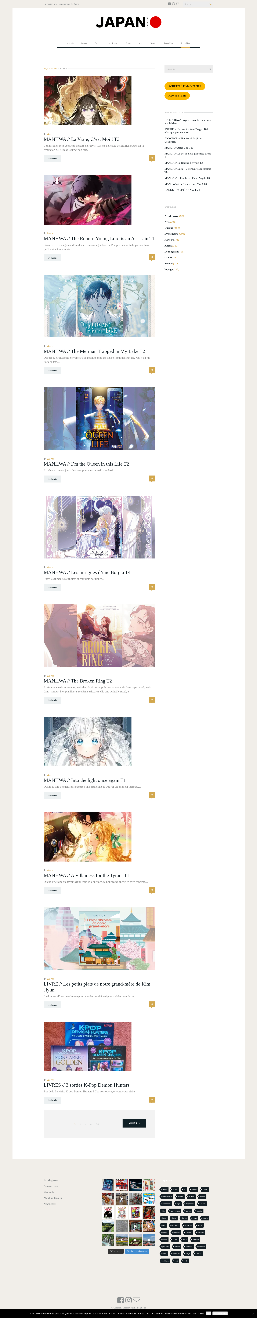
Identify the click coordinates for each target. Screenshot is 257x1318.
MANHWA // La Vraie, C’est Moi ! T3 (82, 139)
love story (175, 1225)
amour (164, 1189)
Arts (167, 221)
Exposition (190, 1204)
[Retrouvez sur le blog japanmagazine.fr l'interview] (135, 1185)
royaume (201, 1247)
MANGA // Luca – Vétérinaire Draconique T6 (187, 170)
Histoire (169, 239)
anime (175, 1189)
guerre (188, 1211)
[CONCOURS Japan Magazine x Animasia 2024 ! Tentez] (149, 1199)
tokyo (188, 1254)
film (163, 1211)
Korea (50, 134)
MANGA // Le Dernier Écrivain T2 (183, 162)
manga (164, 1232)
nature (164, 1239)
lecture (205, 1218)
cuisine (180, 1197)
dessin (202, 1197)
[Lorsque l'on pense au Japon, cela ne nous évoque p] (108, 1240)
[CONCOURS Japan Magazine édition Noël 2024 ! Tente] (149, 1185)
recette (177, 1247)
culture (191, 1197)
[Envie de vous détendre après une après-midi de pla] (122, 1212)
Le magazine (171, 251)
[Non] (253, 1313)
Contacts (49, 1191)
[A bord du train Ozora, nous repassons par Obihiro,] (149, 1240)
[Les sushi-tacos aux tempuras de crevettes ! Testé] (108, 1199)
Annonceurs (51, 1185)
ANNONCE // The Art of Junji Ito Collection (183, 140)
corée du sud (167, 1197)
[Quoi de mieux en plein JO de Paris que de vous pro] (108, 1212)
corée (205, 1189)
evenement (166, 1204)
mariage (188, 1232)
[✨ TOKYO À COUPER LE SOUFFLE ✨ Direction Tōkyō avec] (108, 1185)
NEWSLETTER (177, 95)
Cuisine (168, 227)
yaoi (176, 1261)
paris (185, 1239)
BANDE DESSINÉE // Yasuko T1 (183, 189)
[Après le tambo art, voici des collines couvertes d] (122, 1240)
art (184, 1189)
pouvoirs (165, 1247)
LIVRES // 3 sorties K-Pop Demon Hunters (87, 1085)
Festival (202, 1204)
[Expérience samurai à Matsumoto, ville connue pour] (122, 1199)
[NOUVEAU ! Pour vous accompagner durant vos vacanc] (135, 1212)
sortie (164, 1254)
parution (196, 1239)
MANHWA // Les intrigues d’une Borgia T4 (87, 572)
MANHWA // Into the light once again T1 (85, 780)
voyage (198, 1254)
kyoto (195, 1218)
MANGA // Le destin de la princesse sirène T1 (187, 155)
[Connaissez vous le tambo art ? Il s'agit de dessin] (135, 1240)
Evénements (171, 233)
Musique (201, 1232)
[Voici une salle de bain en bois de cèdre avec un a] (135, 1226)
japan (164, 1218)
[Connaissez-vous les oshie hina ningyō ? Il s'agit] (135, 1199)
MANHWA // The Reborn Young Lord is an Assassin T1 (99, 238)
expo (178, 1204)
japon (174, 1218)
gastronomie (175, 1211)
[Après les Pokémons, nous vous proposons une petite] (122, 1226)
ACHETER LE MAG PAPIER (184, 86)
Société (168, 263)
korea (184, 1218)
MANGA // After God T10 (178, 147)
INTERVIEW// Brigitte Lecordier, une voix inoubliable (187, 122)
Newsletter (50, 1203)
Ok (208, 1313)
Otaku (168, 257)
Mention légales (53, 1197)
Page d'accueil (50, 68)
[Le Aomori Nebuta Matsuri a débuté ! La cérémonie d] (149, 1212)
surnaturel (176, 1254)
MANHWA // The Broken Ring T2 (78, 681)
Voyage (168, 269)
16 (97, 1123)
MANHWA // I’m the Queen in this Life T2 (86, 464)
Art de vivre (171, 215)
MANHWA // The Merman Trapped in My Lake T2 (94, 351)
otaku (175, 1239)
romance (189, 1247)
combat (194, 1189)
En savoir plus (220, 1313)
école (186, 1261)
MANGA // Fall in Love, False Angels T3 (187, 177)
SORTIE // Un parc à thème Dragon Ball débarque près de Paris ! (186, 131)
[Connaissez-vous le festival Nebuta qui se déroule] (149, 1226)
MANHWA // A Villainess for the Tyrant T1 (86, 875)
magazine (188, 1225)
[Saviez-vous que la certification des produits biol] (108, 1226)
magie (200, 1225)
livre (163, 1225)
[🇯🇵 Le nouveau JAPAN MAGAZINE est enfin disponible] (122, 1185)
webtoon (165, 1261)
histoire (199, 1211)
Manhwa (176, 1232)
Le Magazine (51, 1180)
